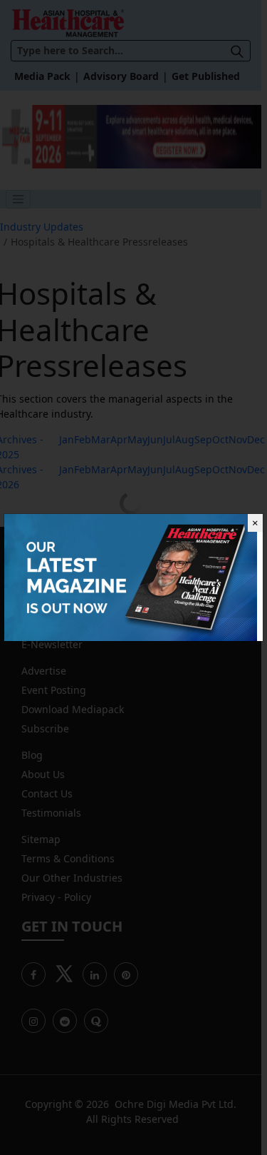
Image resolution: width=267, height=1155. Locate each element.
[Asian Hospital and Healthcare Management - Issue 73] (130, 576)
